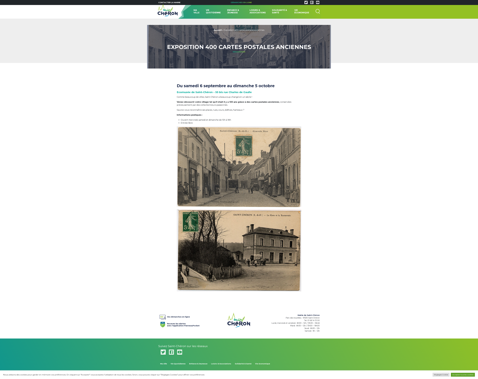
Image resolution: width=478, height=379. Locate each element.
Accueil (218, 30)
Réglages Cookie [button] (441, 375)
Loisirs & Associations (258, 11)
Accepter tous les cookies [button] (462, 375)
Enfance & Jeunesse (233, 11)
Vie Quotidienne (213, 11)
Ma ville (196, 11)
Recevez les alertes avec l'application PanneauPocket (183, 324)
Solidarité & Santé (279, 11)
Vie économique (301, 11)
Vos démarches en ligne (178, 317)
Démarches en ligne (241, 2)
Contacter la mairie (169, 2)
